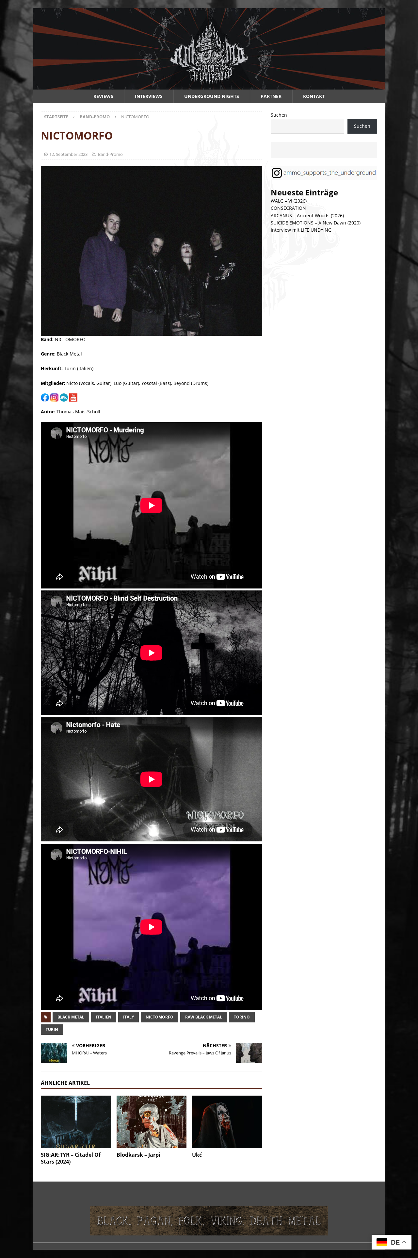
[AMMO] (209, 86)
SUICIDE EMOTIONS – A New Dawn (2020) (316, 223)
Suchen (279, 115)
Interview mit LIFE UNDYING (301, 230)
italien (103, 1017)
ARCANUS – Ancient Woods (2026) (307, 215)
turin (52, 1029)
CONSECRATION (288, 208)
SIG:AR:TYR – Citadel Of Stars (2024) (71, 1158)
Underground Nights (211, 96)
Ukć (197, 1154)
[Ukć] (227, 1122)
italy (128, 1017)
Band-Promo (110, 154)
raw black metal (203, 1017)
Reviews (103, 96)
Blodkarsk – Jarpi (138, 1154)
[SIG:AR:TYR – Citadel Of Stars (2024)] (76, 1122)
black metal (70, 1017)
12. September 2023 (68, 154)
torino (242, 1017)
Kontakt (314, 96)
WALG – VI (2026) (289, 201)
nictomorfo (159, 1017)
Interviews (149, 96)
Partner (271, 96)
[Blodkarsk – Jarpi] (152, 1122)
